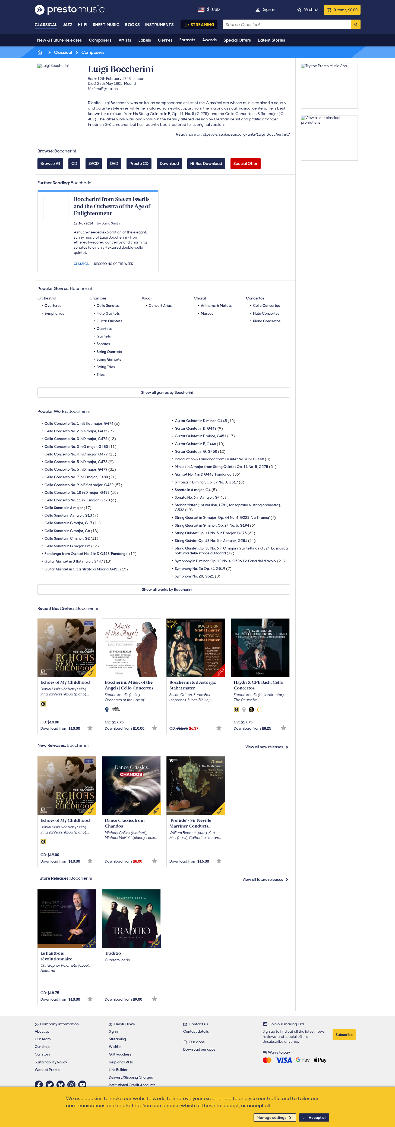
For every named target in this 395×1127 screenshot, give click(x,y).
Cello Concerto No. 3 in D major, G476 (80, 438)
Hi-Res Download (206, 163)
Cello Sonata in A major (68, 507)
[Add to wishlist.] (90, 728)
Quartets (104, 328)
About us (42, 1031)
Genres (165, 40)
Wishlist (311, 9)
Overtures (53, 305)
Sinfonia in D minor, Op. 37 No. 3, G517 (209, 482)
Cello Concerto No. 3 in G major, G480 (80, 446)
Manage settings (271, 1117)
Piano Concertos (266, 321)
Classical (46, 24)
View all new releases (264, 746)
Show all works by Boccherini (167, 589)
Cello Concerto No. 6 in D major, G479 (80, 469)
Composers (100, 40)
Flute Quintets (108, 313)
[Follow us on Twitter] (51, 1085)
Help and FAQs (121, 1062)
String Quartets (109, 351)
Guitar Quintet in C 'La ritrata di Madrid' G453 (86, 569)
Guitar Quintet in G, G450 (200, 451)
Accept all (317, 1117)
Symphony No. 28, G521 (197, 576)
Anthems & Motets (216, 305)
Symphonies (54, 313)
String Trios (106, 367)
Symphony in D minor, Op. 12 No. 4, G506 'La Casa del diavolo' (230, 561)
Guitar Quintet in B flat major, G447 (78, 561)
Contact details (196, 1031)
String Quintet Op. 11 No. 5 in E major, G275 (215, 533)
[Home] (40, 52)
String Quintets (109, 359)
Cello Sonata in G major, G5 (72, 546)
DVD (114, 163)
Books (132, 24)
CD (74, 163)
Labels (144, 40)
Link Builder (118, 1069)
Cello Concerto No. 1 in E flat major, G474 (82, 423)
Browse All (50, 163)
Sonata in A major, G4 (196, 490)
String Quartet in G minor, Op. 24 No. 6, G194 (215, 525)
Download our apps (199, 1049)
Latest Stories (271, 40)
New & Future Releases (59, 40)
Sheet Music (106, 24)
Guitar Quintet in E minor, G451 (205, 436)
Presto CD (138, 163)
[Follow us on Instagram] (72, 1085)
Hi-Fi (82, 24)
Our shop (42, 1046)
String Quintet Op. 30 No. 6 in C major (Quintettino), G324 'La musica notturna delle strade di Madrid (231, 550)
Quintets (104, 336)
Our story (42, 1054)
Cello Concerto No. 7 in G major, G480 (80, 477)
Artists (125, 40)
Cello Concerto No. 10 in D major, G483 (81, 492)
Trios (101, 374)
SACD (94, 163)
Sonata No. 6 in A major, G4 (200, 497)
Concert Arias (160, 305)
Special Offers (237, 40)
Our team (43, 1039)
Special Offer (245, 163)
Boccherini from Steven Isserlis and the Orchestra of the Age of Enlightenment (112, 206)
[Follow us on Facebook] (40, 1085)
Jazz (68, 24)
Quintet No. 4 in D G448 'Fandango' (208, 474)
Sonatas (103, 344)
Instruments (159, 24)
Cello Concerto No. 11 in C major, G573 (80, 500)
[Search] (356, 24)
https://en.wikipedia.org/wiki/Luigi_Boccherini (243, 134)
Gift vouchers (120, 1054)
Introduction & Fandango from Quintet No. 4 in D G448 (222, 459)
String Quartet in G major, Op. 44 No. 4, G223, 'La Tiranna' (225, 517)
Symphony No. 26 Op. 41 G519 (203, 568)
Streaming (203, 24)
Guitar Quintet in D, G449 (199, 428)
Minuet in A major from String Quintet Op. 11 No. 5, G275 (226, 466)
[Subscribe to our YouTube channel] (83, 1085)
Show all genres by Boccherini (167, 392)
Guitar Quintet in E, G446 (200, 444)
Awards (209, 40)
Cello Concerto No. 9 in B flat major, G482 (83, 485)
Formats (187, 40)
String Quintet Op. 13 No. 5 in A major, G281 (215, 540)
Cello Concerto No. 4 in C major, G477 (80, 454)
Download (169, 163)
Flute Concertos (266, 313)
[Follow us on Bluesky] (61, 1085)
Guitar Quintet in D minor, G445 (205, 421)
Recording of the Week (113, 263)
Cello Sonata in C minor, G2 (71, 538)
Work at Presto (47, 1069)
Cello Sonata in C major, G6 (72, 531)
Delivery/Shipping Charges (131, 1077)
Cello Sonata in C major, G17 (73, 523)
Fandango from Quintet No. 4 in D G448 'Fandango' (91, 553)
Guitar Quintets (109, 321)
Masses (207, 313)
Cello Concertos (266, 305)
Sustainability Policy (51, 1062)
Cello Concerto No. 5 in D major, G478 (79, 462)
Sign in (269, 9)
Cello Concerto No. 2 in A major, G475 (79, 431)
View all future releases (262, 879)
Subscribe (344, 1034)
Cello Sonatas (108, 305)
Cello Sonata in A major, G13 (71, 515)
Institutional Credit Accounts (132, 1085)
